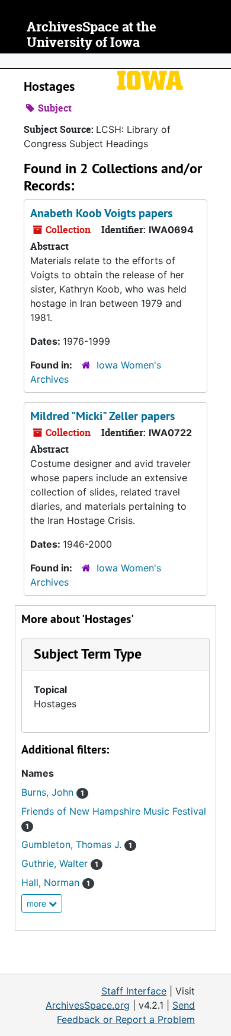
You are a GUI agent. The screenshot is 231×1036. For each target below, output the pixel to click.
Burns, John (52, 792)
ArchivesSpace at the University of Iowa (91, 34)
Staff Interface (133, 991)
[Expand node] (219, 61)
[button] (88, 653)
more (38, 903)
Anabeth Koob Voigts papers (101, 213)
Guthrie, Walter (59, 863)
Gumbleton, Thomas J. (76, 844)
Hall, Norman (55, 882)
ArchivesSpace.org (88, 1005)
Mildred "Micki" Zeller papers (102, 416)
